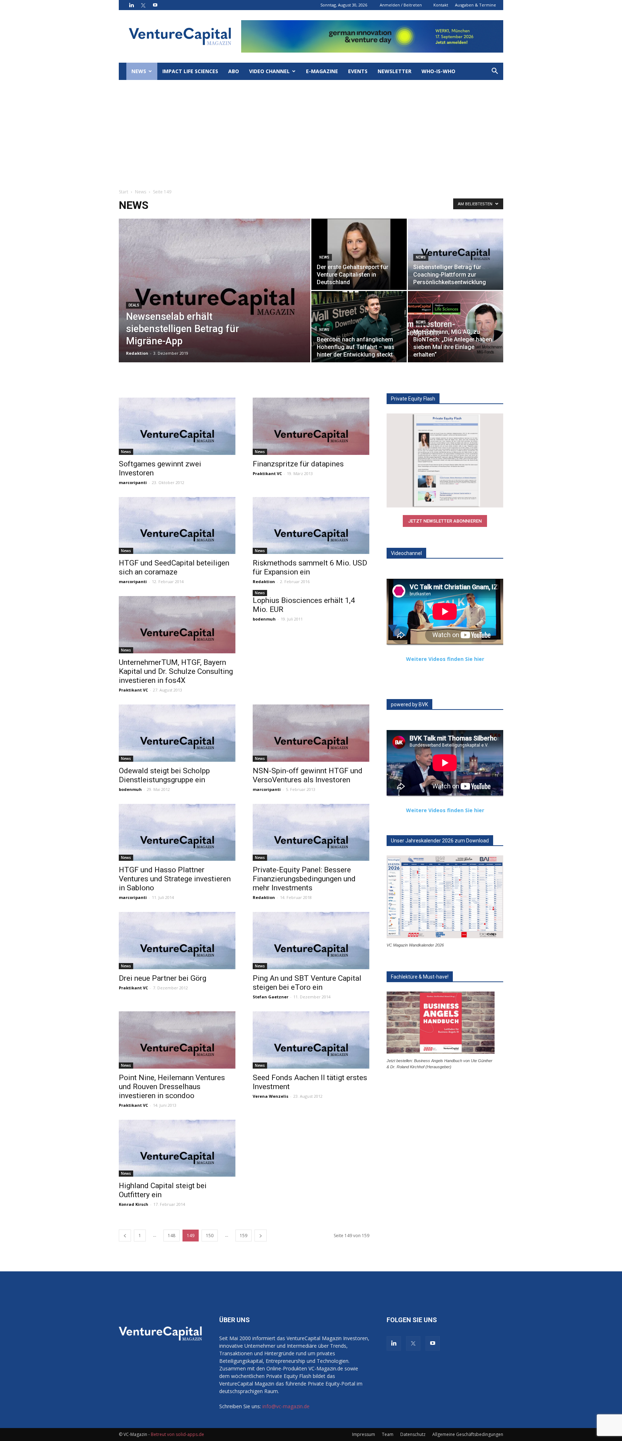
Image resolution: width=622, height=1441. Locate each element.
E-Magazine (322, 71)
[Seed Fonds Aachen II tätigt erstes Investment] (311, 1040)
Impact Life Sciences (190, 71)
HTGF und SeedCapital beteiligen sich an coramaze (174, 567)
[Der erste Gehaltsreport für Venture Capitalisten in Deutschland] (359, 254)
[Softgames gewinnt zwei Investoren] (177, 426)
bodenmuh (264, 619)
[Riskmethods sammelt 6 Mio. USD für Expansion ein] (311, 525)
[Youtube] (155, 5)
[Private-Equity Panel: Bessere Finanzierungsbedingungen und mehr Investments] (311, 832)
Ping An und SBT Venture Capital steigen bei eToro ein (307, 983)
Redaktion (137, 353)
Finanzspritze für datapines (298, 464)
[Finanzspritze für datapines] (311, 426)
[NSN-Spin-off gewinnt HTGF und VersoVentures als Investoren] (311, 733)
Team (387, 1434)
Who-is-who (438, 71)
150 (209, 1235)
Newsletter (394, 71)
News (138, 71)
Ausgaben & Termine (475, 5)
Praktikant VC (267, 473)
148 (171, 1235)
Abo (233, 71)
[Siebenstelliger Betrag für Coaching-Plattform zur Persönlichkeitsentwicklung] (455, 254)
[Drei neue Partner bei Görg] (177, 940)
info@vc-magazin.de (286, 1406)
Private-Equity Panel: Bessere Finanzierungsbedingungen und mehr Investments (304, 878)
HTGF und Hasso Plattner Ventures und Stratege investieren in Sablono (175, 878)
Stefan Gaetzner (270, 996)
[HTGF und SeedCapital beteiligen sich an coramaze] (177, 525)
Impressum (363, 1434)
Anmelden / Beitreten (401, 5)
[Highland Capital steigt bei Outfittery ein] (177, 1148)
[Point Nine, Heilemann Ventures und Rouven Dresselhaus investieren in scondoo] (177, 1040)
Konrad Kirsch (133, 1204)
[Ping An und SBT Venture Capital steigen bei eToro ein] (311, 940)
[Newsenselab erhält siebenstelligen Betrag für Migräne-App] (214, 301)
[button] (494, 71)
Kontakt (440, 5)
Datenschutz (412, 1434)
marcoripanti (133, 482)
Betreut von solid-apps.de (177, 1434)
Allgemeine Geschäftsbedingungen (467, 1434)
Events (358, 71)
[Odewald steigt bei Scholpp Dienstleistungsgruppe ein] (177, 733)
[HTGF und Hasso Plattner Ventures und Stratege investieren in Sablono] (177, 832)
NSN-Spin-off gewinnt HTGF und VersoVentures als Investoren (307, 775)
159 (243, 1235)
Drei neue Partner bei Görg (162, 978)
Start (123, 192)
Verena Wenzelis (270, 1096)
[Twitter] (143, 5)
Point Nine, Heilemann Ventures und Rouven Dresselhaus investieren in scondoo (172, 1086)
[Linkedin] (131, 5)
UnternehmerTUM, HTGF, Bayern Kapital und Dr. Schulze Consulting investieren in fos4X (176, 671)
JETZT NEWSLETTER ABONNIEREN (445, 521)
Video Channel (269, 71)
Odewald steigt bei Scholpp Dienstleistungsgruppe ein (164, 775)
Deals (134, 305)
